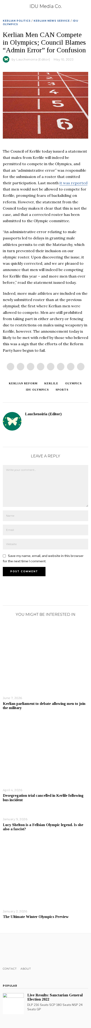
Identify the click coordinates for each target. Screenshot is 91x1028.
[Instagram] (17, 950)
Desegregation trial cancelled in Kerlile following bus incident (43, 797)
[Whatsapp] (60, 366)
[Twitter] (30, 366)
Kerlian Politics (17, 20)
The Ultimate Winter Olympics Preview (36, 916)
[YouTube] (23, 950)
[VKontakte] (29, 950)
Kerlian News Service (52, 20)
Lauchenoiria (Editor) (33, 59)
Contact (10, 968)
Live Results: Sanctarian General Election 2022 (55, 997)
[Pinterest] (40, 366)
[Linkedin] (50, 366)
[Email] (80, 366)
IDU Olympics (37, 389)
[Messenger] (20, 366)
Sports (62, 389)
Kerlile (51, 383)
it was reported (74, 183)
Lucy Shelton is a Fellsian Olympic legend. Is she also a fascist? (43, 827)
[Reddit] (70, 366)
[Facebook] (10, 366)
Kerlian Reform (23, 383)
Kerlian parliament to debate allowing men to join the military (44, 705)
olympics (73, 383)
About (26, 968)
